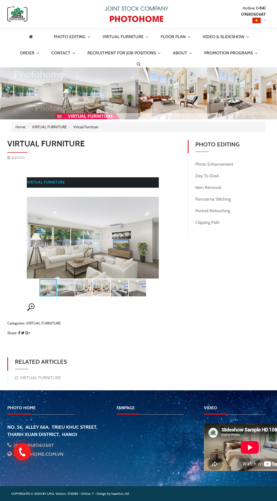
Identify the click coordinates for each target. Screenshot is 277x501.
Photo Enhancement (214, 164)
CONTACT (60, 52)
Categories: (34, 323)
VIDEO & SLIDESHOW (223, 36)
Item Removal (208, 187)
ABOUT (180, 52)
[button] (154, 234)
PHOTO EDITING (69, 36)
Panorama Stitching (213, 199)
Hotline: (253, 11)
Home (20, 127)
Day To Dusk (207, 175)
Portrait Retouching (212, 210)
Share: (12, 332)
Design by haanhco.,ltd (113, 494)
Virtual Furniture (85, 127)
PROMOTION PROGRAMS (228, 52)
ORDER (27, 52)
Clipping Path (207, 222)
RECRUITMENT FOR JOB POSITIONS (121, 52)
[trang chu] (34, 37)
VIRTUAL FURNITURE (123, 36)
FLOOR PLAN (173, 36)
